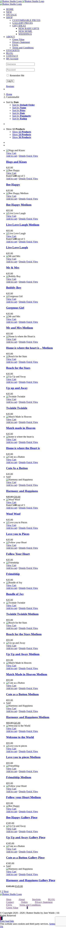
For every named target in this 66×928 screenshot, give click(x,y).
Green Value (12, 907)
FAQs (9, 905)
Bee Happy (13, 184)
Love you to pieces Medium (23, 757)
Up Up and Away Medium (22, 654)
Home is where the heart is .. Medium (29, 347)
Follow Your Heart (18, 553)
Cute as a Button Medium (22, 694)
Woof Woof (13, 513)
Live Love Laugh (17, 247)
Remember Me (16, 75)
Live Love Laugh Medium (22, 224)
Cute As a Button (17, 468)
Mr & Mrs (12, 267)
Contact (10, 902)
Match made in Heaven (20, 428)
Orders (24, 902)
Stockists (36, 899)
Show (21, 131)
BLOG (51, 899)
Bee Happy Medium (18, 204)
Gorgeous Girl (15, 307)
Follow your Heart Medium (23, 797)
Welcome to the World (20, 737)
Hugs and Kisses (16, 161)
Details (22, 156)
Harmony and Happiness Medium (27, 717)
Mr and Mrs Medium (19, 327)
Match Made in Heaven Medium (26, 674)
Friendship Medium (18, 777)
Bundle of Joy (15, 594)
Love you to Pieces (17, 533)
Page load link (7, 921)
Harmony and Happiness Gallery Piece (30, 880)
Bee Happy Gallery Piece (21, 817)
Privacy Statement (43, 902)
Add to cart (11, 156)
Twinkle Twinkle (16, 408)
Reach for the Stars (18, 367)
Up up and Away (17, 388)
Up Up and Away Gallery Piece (25, 837)
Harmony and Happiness (22, 491)
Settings (53, 924)
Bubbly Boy (13, 287)
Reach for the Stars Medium (24, 634)
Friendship (13, 573)
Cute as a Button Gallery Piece (25, 857)
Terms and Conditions (30, 905)
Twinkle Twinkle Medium (22, 614)
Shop (8, 899)
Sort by (23, 105)
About (22, 899)
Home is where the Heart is (23, 448)
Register (10, 86)
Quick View (32, 156)
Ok (1, 926)
